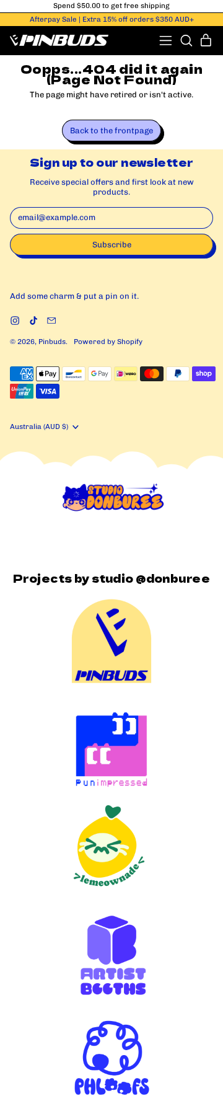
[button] (186, 40)
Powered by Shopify (108, 341)
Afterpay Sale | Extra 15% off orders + (112, 19)
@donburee (173, 578)
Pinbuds (52, 341)
